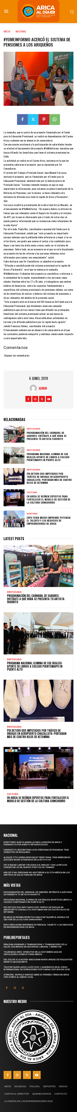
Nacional (21, 31)
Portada (32, 514)
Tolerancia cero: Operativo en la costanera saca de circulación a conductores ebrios (33, 953)
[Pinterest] (43, 119)
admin (43, 388)
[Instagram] (35, 399)
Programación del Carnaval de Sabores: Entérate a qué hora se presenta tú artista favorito (47, 436)
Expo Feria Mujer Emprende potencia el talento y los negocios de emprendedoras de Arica (49, 521)
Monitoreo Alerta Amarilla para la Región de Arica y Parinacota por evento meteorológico (33, 843)
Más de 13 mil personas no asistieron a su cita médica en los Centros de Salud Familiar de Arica (37, 873)
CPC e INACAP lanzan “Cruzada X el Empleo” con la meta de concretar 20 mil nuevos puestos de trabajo (35, 866)
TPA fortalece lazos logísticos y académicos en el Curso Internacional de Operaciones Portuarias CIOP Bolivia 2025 (37, 968)
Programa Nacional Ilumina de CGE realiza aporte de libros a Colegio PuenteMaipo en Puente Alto (48, 457)
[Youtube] (49, 399)
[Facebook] (22, 119)
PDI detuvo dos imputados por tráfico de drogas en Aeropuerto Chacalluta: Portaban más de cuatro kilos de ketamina (49, 478)
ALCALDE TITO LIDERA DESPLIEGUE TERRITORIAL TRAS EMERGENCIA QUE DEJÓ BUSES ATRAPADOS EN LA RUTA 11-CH (37, 858)
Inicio (7, 31)
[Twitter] (33, 119)
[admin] (34, 388)
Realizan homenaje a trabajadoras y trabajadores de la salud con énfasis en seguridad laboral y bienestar (35, 945)
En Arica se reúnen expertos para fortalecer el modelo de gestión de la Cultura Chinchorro (48, 499)
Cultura (32, 492)
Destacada (33, 429)
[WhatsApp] (54, 119)
